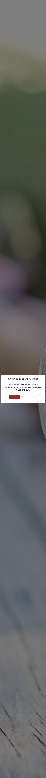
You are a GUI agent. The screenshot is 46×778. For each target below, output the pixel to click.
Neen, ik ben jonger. (29, 397)
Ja (14, 397)
